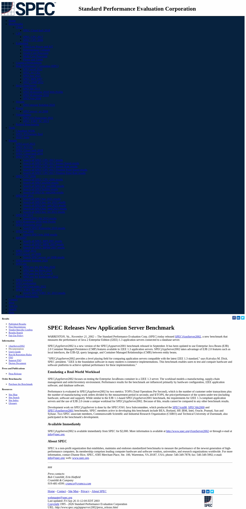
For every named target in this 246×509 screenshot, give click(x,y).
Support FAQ (15, 360)
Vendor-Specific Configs (21, 329)
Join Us (13, 305)
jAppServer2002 (17, 346)
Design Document (17, 363)
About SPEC (99, 491)
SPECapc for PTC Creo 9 (38, 273)
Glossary (13, 403)
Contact (13, 299)
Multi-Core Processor (35, 56)
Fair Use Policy (16, 335)
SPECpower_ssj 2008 (35, 111)
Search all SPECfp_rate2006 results (43, 192)
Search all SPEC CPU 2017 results (43, 160)
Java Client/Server (26, 85)
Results (13, 140)
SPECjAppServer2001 (61, 410)
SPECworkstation (26, 283)
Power (19, 108)
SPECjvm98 (180, 407)
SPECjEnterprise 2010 (36, 95)
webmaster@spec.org (60, 497)
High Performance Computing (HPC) (37, 66)
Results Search (16, 332)
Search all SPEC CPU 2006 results (43, 179)
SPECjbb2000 (196, 407)
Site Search (14, 397)
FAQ (11, 357)
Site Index (14, 400)
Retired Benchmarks (27, 124)
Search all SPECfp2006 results (40, 189)
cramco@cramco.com (78, 483)
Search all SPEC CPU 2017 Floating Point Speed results (55, 169)
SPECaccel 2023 (32, 69)
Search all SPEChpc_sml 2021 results (44, 205)
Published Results (17, 324)
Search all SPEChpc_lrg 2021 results (44, 211)
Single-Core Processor (35, 53)
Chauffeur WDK (25, 130)
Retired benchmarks (27, 296)
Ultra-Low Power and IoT (38, 46)
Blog (11, 302)
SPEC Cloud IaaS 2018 (36, 30)
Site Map (13, 394)
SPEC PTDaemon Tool (29, 134)
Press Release (15, 373)
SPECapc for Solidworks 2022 (40, 276)
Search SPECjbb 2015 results (40, 218)
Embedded (22, 43)
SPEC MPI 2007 (32, 79)
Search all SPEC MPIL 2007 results (43, 244)
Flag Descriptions (17, 326)
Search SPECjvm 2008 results (40, 234)
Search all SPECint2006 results (41, 182)
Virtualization (23, 114)
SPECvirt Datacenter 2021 (38, 117)
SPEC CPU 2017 (33, 36)
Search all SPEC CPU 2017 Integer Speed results (51, 163)
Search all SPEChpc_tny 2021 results (44, 202)
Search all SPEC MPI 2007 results (42, 241)
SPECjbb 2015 (31, 88)
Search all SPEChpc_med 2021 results (45, 208)
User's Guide (15, 351)
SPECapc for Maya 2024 (37, 270)
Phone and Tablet (33, 59)
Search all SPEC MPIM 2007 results (44, 247)
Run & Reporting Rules (20, 354)
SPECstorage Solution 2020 (39, 104)
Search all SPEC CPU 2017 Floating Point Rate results (54, 173)
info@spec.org (56, 434)
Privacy (85, 491)
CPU (19, 33)
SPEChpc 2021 (32, 75)
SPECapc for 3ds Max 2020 (39, 267)
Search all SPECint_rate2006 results (43, 185)
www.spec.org (80, 457)
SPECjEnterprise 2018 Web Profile (43, 91)
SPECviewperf (24, 280)
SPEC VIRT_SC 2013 (36, 121)
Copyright (53, 504)
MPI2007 (21, 237)
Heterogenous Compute (36, 49)
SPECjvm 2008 (32, 98)
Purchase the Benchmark (21, 384)
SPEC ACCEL (31, 72)
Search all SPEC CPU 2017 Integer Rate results (50, 166)
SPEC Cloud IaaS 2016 (29, 153)
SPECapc (21, 263)
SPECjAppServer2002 (188, 336)
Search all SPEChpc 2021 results (42, 198)
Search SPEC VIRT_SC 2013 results (44, 292)
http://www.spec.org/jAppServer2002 (187, 431)
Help (11, 312)
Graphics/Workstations (29, 62)
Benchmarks (16, 23)
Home (12, 20)
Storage (20, 101)
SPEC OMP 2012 (33, 82)
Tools (12, 127)
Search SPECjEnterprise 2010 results (44, 228)
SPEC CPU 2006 (33, 40)
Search (12, 309)
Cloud (19, 27)
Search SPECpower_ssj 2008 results (43, 257)
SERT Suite (22, 137)
